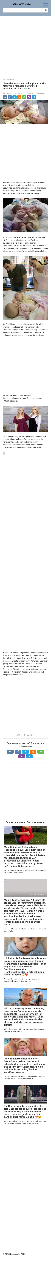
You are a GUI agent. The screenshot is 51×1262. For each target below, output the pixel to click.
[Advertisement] (25, 45)
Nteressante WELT (21, 3)
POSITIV (30, 93)
